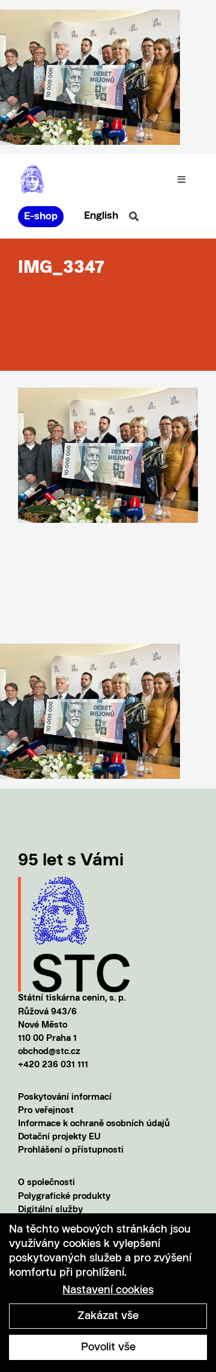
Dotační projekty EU (59, 1137)
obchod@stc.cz (49, 1052)
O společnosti (46, 1183)
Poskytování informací (65, 1098)
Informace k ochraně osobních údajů (94, 1124)
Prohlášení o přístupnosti (71, 1150)
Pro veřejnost (46, 1111)
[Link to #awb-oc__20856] (134, 216)
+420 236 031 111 (53, 1065)
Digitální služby (50, 1210)
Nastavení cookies (108, 1290)
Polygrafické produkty (64, 1197)
